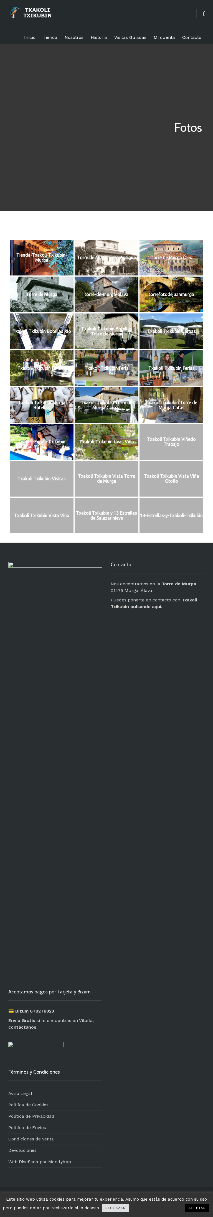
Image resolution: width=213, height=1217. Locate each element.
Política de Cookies (28, 1104)
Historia (99, 37)
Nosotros (74, 37)
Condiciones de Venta (31, 1139)
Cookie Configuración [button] (157, 1207)
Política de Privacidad (31, 1116)
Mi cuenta (164, 37)
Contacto (191, 37)
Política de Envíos (27, 1127)
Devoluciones (22, 1150)
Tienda (50, 37)
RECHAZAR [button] (115, 1208)
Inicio (30, 37)
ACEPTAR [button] (197, 1208)
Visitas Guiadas (130, 37)
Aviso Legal (20, 1093)
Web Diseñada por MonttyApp (39, 1161)
